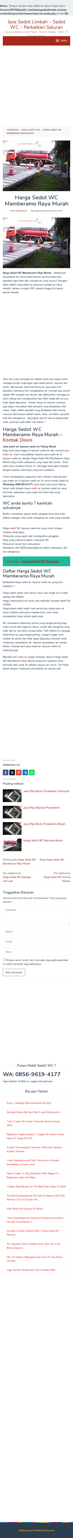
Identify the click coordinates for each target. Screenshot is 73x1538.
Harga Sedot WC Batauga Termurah (17, 877)
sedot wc (36, 488)
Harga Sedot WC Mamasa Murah (43, 840)
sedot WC (15, 528)
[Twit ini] (12, 772)
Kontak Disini (17, 440)
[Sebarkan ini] (5, 772)
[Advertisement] (36, 85)
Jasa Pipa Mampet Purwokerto (41, 807)
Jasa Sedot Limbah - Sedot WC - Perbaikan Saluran (36, 25)
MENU (64, 41)
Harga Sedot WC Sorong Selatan (57, 877)
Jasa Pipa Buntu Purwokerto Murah (44, 824)
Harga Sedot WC (27, 859)
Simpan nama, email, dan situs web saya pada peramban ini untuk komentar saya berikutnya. (35, 962)
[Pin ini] (19, 772)
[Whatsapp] (32, 772)
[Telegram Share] (25, 772)
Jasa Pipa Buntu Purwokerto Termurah (46, 791)
